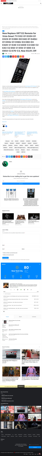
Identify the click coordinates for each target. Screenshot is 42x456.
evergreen (25, 434)
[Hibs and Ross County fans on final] (5, 331)
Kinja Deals (12, 436)
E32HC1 (35, 143)
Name (3, 245)
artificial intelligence (8, 434)
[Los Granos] (8, 3)
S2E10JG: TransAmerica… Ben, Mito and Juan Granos (13, 302)
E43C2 (16, 145)
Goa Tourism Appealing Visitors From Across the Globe (18, 334)
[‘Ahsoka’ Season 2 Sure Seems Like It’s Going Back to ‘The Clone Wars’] (31, 372)
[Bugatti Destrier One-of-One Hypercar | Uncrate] (34, 425)
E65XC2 (5, 147)
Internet (8, 436)
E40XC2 (10, 145)
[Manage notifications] (39, 454)
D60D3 (29, 143)
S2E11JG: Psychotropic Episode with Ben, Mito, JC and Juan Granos (15, 299)
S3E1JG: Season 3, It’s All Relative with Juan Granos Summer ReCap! (15, 296)
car (12, 434)
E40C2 (5, 145)
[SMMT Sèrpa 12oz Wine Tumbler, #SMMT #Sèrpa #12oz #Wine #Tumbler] (34, 216)
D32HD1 (22, 141)
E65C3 (37, 145)
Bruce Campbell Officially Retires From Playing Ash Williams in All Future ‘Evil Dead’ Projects (21, 0)
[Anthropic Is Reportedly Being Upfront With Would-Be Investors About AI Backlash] (7, 409)
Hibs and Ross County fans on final (15, 329)
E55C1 (32, 145)
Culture (16, 434)
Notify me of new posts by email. (8, 254)
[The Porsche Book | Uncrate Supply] (7, 425)
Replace (23, 149)
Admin (5, 53)
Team (35, 454)
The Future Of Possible (13, 339)
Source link (4, 121)
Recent (20, 316)
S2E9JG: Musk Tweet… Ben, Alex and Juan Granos (12, 305)
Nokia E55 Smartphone (9, 149)
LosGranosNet (17, 452)
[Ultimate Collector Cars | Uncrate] (5, 322)
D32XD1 (28, 141)
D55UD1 (18, 143)
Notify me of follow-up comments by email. (10, 252)
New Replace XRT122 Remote (31, 86)
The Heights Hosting (29, 452)
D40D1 (6, 143)
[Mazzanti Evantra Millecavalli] (5, 326)
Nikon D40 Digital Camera (20, 147)
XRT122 (23, 152)
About (33, 454)
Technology (30, 436)
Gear (6, 26)
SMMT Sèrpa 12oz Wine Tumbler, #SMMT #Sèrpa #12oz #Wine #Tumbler (33, 221)
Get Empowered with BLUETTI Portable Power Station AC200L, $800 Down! (32, 133)
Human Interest (3, 436)
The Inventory (35, 149)
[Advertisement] (21, 17)
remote (17, 149)
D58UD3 (24, 143)
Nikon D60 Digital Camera (33, 147)
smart (28, 149)
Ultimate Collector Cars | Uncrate (14, 320)
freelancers (29, 434)
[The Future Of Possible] (5, 340)
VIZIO (18, 152)
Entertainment (20, 434)
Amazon (3, 100)
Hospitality (38, 434)
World (38, 454)
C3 (12, 141)
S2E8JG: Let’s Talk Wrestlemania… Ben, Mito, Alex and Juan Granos (15, 308)
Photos (16, 436)
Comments (34, 316)
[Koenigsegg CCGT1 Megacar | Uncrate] (11, 354)
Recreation (20, 436)
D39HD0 (34, 141)
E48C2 (21, 145)
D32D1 (17, 141)
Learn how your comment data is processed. (22, 259)
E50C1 (27, 145)
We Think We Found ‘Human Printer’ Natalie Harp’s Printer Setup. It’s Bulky (30, 362)
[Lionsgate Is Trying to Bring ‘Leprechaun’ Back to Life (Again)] (21, 425)
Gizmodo (34, 434)
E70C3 (11, 147)
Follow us (2, 439)
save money (25, 436)
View (39, 436)
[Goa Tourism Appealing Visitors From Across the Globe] (5, 336)
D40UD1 (12, 143)
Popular (7, 316)
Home (4, 26)
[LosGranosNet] (21, 7)
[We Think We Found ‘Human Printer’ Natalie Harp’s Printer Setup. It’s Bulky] (31, 354)
